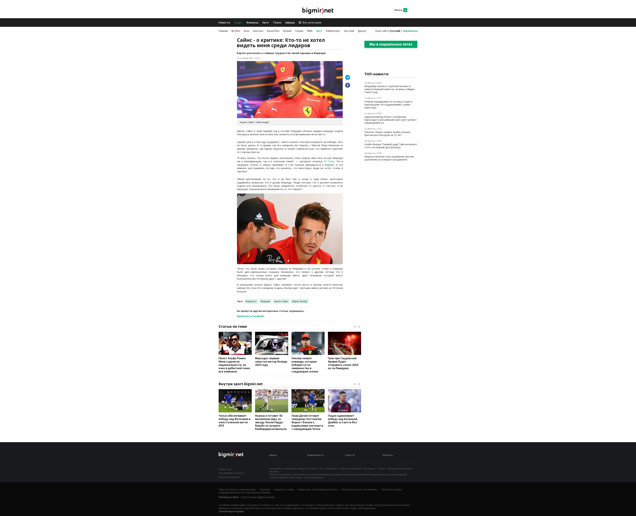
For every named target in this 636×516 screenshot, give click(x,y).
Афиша (290, 22)
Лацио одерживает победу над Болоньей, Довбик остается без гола (343, 420)
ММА (310, 30)
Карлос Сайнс (281, 301)
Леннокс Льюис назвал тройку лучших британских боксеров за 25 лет (387, 133)
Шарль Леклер (299, 301)
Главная (223, 30)
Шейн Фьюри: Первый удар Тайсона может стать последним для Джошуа (390, 146)
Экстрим (349, 30)
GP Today (329, 161)
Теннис (299, 30)
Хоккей (287, 30)
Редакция (264, 489)
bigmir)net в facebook (250, 316)
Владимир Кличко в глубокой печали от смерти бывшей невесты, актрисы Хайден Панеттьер (389, 89)
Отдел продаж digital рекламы (257, 497)
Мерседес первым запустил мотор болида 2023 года (271, 361)
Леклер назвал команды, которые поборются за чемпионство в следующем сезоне (305, 364)
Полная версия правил (231, 511)
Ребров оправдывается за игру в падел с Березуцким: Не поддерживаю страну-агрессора (388, 104)
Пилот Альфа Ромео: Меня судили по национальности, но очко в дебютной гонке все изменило (234, 364)
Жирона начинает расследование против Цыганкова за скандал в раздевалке (389, 158)
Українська (410, 30)
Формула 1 (251, 301)
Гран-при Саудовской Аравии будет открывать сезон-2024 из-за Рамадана (343, 363)
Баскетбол (273, 30)
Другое (362, 30)
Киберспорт (333, 30)
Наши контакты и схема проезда (237, 489)
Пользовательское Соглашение (359, 489)
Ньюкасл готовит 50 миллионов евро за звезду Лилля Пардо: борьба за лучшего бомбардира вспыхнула (271, 422)
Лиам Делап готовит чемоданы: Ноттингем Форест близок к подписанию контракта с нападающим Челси (307, 422)
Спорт (238, 22)
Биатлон (258, 30)
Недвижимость (315, 455)
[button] (355, 327)
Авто (265, 22)
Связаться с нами (284, 489)
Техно (277, 22)
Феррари (265, 301)
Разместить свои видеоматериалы (317, 489)
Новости (224, 22)
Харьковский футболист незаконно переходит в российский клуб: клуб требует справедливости (390, 119)
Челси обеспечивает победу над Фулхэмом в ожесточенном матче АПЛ (234, 420)
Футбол (235, 30)
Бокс (246, 30)
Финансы (252, 22)
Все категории (311, 22)
